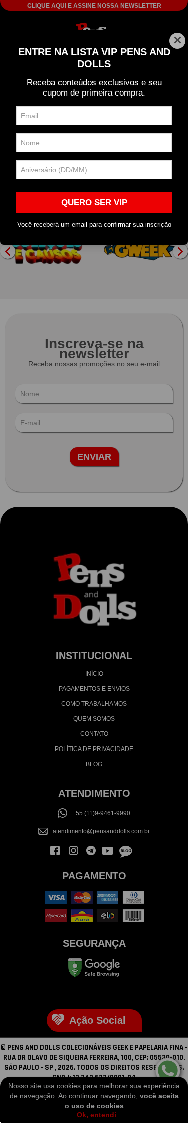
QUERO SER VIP (94, 202)
